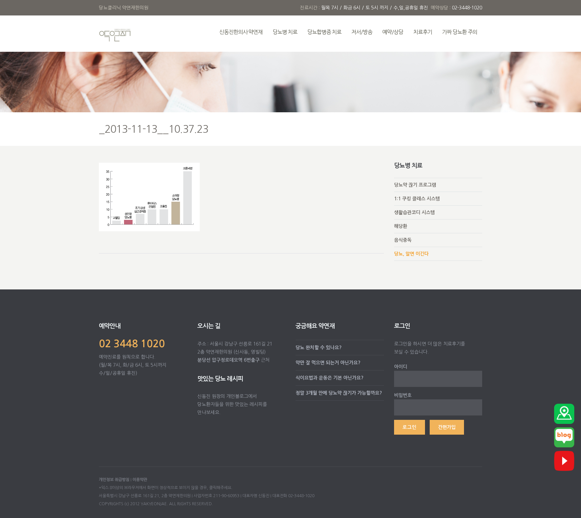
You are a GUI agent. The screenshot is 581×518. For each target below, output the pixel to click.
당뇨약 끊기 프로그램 (415, 185)
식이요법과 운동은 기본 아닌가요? (329, 377)
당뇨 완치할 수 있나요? (319, 347)
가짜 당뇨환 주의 (459, 32)
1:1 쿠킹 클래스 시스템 (417, 198)
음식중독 (403, 240)
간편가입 (447, 427)
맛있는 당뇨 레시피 (220, 379)
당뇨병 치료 (285, 32)
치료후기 (422, 32)
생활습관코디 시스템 (414, 212)
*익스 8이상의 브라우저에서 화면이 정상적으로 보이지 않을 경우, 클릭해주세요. (166, 488)
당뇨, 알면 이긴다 (411, 253)
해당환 (400, 226)
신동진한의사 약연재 (241, 32)
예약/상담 (392, 32)
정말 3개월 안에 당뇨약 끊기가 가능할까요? (339, 393)
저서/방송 (361, 32)
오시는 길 (208, 326)
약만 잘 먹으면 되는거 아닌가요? (328, 362)
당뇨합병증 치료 (324, 32)
